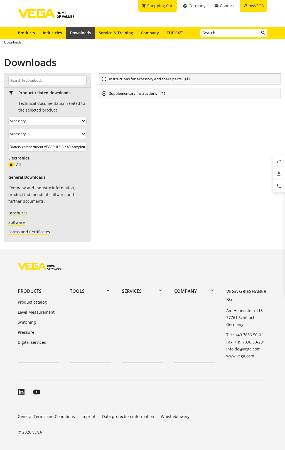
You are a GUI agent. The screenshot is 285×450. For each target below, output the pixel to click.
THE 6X (175, 32)
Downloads (80, 32)
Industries (52, 32)
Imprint (88, 416)
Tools (77, 291)
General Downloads (26, 177)
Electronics (18, 158)
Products (26, 32)
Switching (27, 322)
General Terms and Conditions (46, 416)
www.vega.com (240, 356)
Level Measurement (36, 312)
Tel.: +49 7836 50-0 (243, 334)
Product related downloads (44, 92)
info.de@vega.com (243, 349)
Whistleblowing (175, 416)
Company (150, 32)
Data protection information (128, 416)
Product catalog (32, 302)
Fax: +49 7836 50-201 (245, 342)
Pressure (26, 332)
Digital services (32, 342)
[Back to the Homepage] (39, 266)
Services (132, 291)
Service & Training (116, 32)
